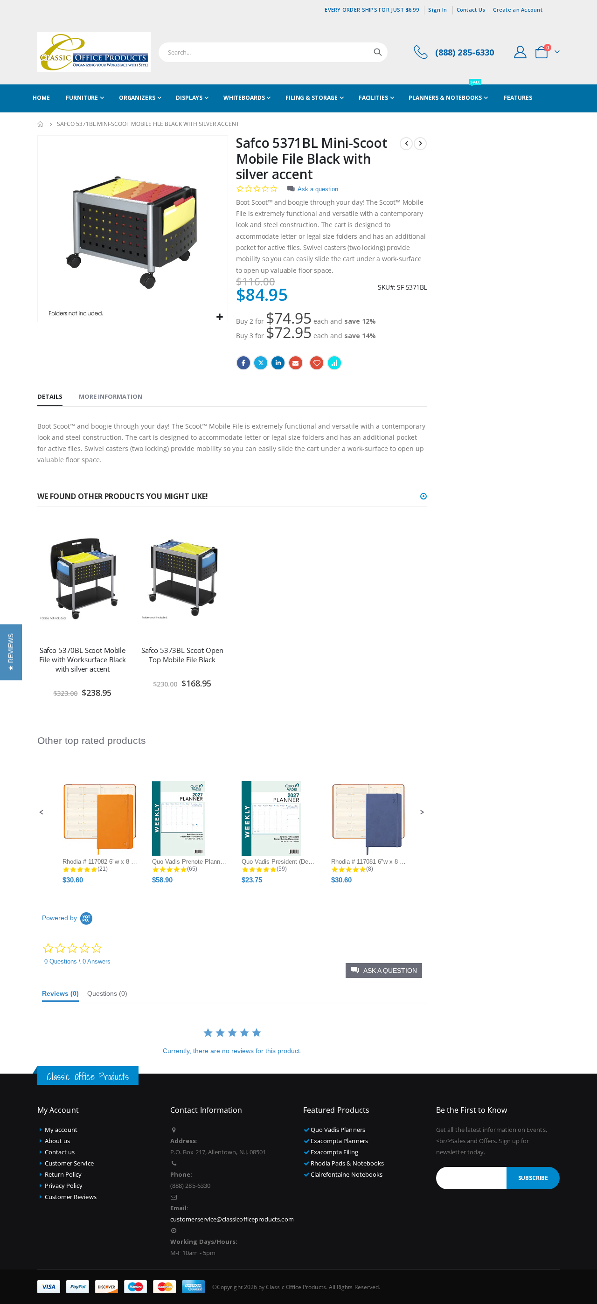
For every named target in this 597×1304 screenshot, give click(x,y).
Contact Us (471, 9)
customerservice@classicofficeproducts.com (232, 1219)
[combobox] (273, 52)
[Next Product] (420, 143)
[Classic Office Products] (94, 52)
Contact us (60, 1152)
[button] (219, 317)
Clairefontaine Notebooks (347, 1174)
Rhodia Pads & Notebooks (347, 1163)
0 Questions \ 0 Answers (77, 961)
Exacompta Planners (339, 1141)
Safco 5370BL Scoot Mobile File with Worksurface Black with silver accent (82, 659)
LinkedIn (278, 362)
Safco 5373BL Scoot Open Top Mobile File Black (182, 654)
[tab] (49, 397)
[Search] (378, 52)
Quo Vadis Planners (338, 1129)
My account (61, 1129)
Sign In (437, 9)
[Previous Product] (406, 143)
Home (40, 124)
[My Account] (520, 52)
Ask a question (318, 189)
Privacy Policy (64, 1185)
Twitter (260, 362)
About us (57, 1141)
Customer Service (69, 1163)
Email (295, 362)
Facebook (243, 362)
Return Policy (63, 1174)
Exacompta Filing (334, 1152)
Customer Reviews (71, 1197)
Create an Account (517, 9)
